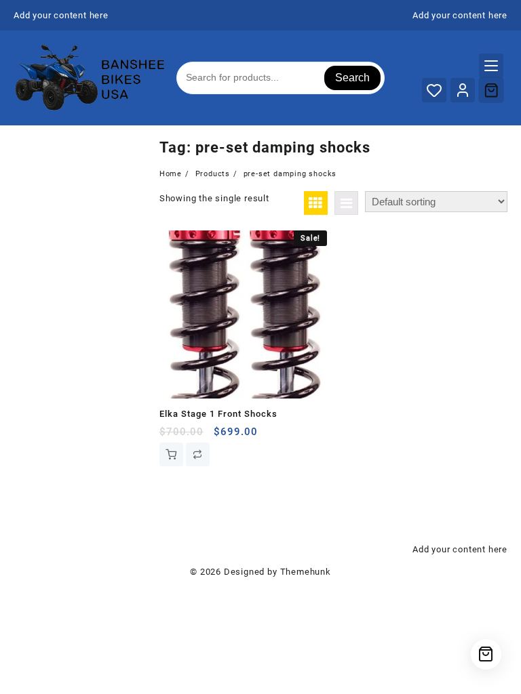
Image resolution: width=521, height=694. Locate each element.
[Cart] (491, 90)
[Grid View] (316, 203)
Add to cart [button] (171, 454)
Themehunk (305, 572)
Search (352, 77)
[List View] (346, 203)
